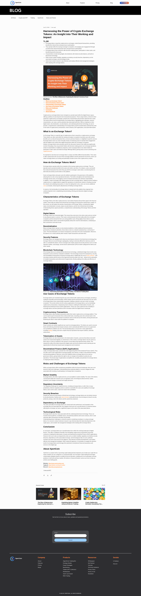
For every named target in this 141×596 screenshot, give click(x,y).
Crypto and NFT (23, 18)
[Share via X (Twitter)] (47, 475)
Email (56, 532)
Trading (33, 18)
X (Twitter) (116, 561)
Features (40, 563)
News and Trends (51, 18)
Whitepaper (91, 561)
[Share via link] (51, 475)
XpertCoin (40, 18)
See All (103, 485)
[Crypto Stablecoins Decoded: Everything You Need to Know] (94, 494)
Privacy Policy (91, 569)
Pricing (39, 565)
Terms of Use (91, 571)
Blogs (39, 567)
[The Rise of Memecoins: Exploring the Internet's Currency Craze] (46, 494)
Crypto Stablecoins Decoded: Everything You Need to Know (93, 503)
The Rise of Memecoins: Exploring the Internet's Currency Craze (45, 503)
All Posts (13, 18)
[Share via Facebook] (44, 475)
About (39, 561)
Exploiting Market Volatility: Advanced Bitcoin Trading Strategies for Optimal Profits (70, 503)
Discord (115, 563)
